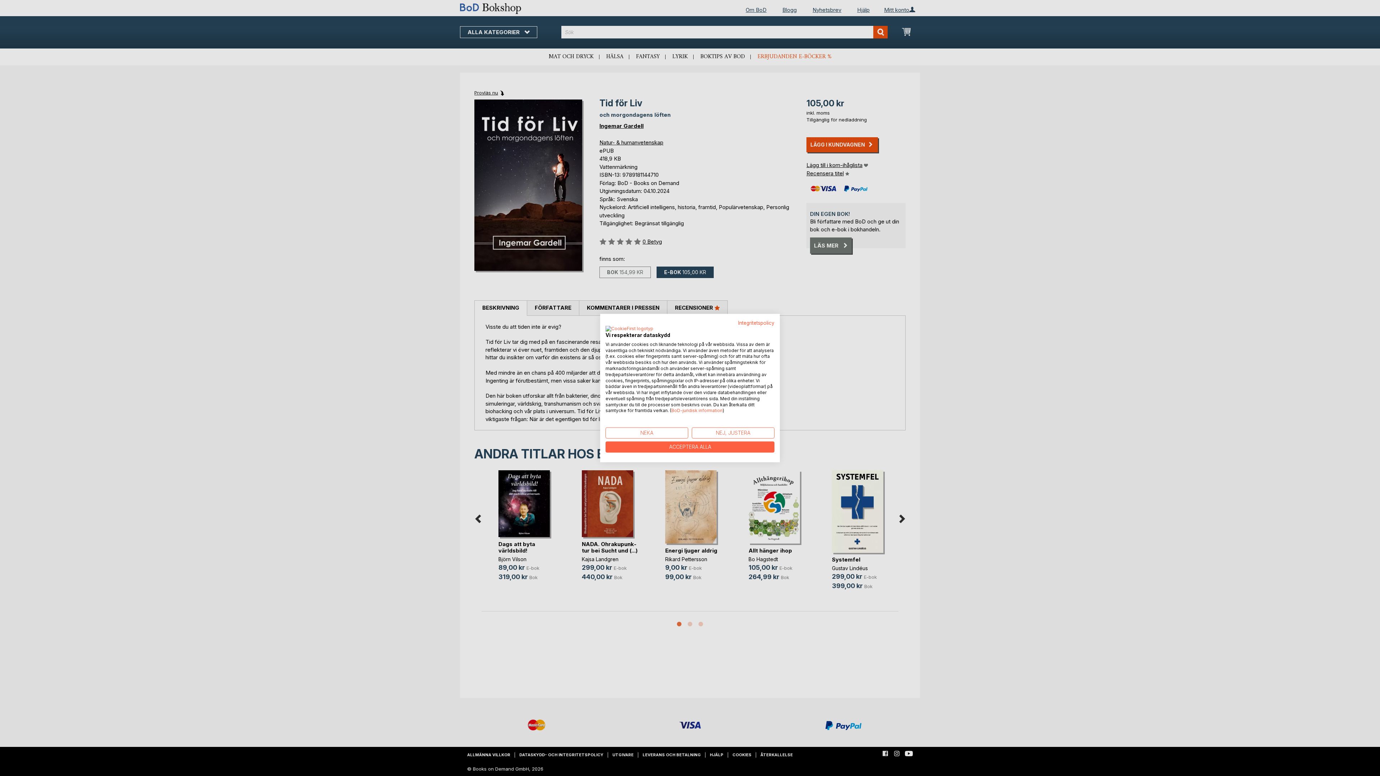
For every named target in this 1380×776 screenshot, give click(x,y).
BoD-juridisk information (697, 410)
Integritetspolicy (756, 323)
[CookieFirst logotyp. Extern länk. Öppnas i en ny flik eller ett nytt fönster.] (629, 328)
